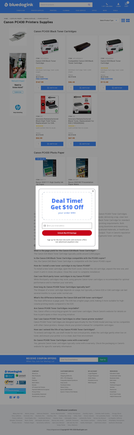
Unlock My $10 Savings (67, 233)
